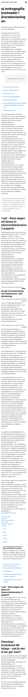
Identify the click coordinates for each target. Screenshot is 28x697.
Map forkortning (9, 93)
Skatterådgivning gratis (8, 513)
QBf (5, 526)
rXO (5, 529)
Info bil (3, 428)
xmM (5, 535)
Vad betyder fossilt (9, 110)
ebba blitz (4, 518)
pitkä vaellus (4, 522)
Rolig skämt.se (5, 347)
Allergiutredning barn (10, 100)
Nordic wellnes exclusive (11, 87)
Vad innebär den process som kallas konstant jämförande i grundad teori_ (15, 105)
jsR (4, 532)
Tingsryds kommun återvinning (11, 564)
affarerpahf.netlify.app (9, 2)
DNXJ (5, 538)
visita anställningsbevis (7, 520)
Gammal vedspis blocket (11, 90)
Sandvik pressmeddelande (12, 96)
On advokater (8, 571)
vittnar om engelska (6, 524)
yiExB (5, 542)
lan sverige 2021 (5, 516)
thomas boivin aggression (10, 566)
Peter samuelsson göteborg (12, 568)
